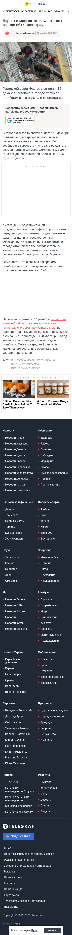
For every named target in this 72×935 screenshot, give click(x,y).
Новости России (15, 611)
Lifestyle (43, 592)
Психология (48, 575)
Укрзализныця (14, 538)
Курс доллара (13, 532)
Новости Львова (15, 461)
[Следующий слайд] (68, 11)
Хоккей (45, 526)
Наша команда (13, 889)
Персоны (9, 703)
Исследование (50, 580)
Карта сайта (11, 895)
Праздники (45, 703)
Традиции (47, 722)
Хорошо (52, 930)
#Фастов (33, 364)
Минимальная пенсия (18, 806)
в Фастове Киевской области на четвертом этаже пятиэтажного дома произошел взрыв (34, 323)
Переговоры (13, 674)
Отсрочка (46, 671)
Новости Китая (14, 623)
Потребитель (49, 605)
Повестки (46, 659)
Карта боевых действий (13, 661)
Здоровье (44, 550)
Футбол (45, 509)
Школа (45, 467)
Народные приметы (53, 716)
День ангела (48, 734)
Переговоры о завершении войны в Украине (35, 11)
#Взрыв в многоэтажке (25, 368)
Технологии (12, 557)
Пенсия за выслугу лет (19, 812)
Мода (44, 611)
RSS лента (11, 906)
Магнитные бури (51, 634)
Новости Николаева (17, 490)
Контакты (10, 883)
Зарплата (46, 437)
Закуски (45, 811)
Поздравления (50, 640)
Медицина (47, 461)
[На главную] (36, 4)
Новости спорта (49, 502)
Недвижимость (14, 521)
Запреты (46, 728)
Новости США (14, 605)
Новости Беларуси (16, 628)
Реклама (9, 871)
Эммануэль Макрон (17, 728)
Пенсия (8, 774)
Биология (11, 569)
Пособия (46, 478)
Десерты (46, 799)
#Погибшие (18, 364)
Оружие (10, 680)
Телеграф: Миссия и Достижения (24, 900)
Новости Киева (14, 437)
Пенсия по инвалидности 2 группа (19, 790)
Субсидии (47, 455)
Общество (45, 430)
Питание (46, 563)
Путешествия (49, 617)
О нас (7, 848)
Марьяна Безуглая (16, 757)
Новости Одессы (15, 455)
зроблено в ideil (12, 924)
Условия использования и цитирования (28, 865)
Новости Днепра (15, 449)
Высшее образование (54, 473)
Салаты (45, 805)
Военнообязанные (52, 676)
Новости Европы (15, 599)
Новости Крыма (15, 484)
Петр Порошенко (15, 745)
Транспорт (11, 515)
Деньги (9, 509)
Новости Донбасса (16, 478)
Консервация (49, 788)
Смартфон (11, 580)
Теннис (45, 521)
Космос (9, 563)
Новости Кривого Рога (19, 473)
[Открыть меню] (5, 4)
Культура (46, 623)
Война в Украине (14, 652)
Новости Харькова (16, 443)
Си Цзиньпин (13, 722)
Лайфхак (46, 628)
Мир (5, 592)
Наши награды (13, 877)
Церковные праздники (54, 710)
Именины (46, 739)
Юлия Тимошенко (16, 751)
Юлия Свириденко (16, 763)
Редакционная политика (19, 859)
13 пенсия (11, 782)
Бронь (44, 665)
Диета (44, 569)
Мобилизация (47, 652)
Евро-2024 (47, 532)
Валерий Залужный (17, 734)
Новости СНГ (13, 617)
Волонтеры (12, 686)
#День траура (46, 360)
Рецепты (44, 774)
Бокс (43, 515)
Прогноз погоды (50, 484)
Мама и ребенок (51, 557)
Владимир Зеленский (18, 710)
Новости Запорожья (17, 467)
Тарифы (10, 526)
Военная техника (15, 691)
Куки (34, 930)
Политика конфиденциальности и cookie (29, 853)
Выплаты (46, 449)
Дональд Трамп (14, 716)
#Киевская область (23, 360)
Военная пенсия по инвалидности (17, 799)
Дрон (8, 575)
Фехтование (48, 538)
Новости (8, 430)
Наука (7, 550)
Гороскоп (46, 599)
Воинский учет (49, 682)
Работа (45, 443)
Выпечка (46, 782)
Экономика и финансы (18, 502)
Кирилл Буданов (15, 739)
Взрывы (10, 668)
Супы (44, 793)
